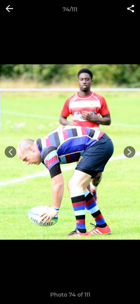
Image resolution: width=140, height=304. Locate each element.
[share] (130, 9)
